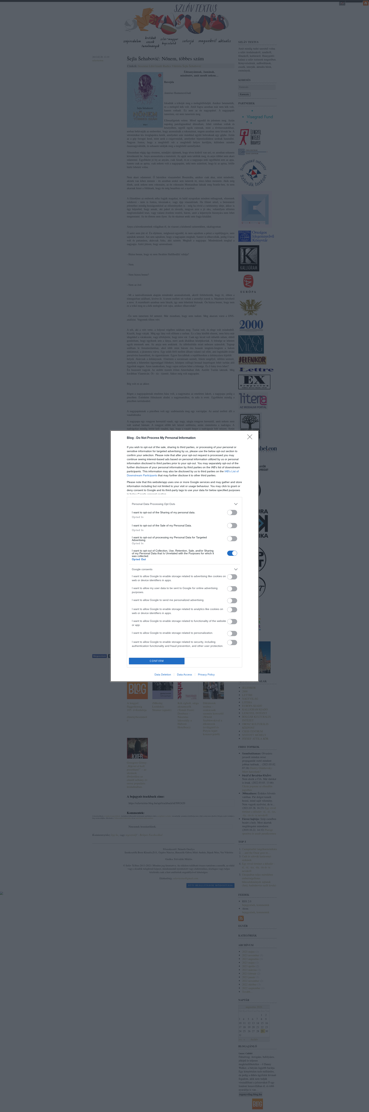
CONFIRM (157, 661)
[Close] (251, 438)
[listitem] (184, 504)
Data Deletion (163, 674)
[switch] (232, 512)
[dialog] (184, 556)
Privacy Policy (206, 674)
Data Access (184, 674)
